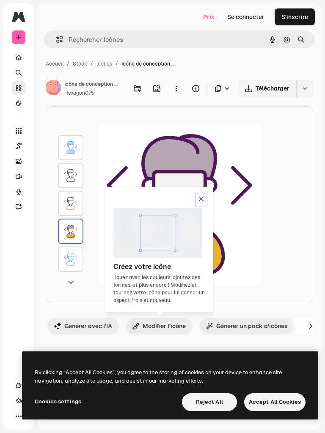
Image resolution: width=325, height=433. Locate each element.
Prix (209, 17)
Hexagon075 (79, 93)
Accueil (54, 63)
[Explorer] (18, 103)
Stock (80, 63)
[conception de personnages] (70, 147)
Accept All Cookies (275, 402)
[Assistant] (18, 207)
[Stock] (18, 88)
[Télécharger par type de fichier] (222, 88)
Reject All (209, 402)
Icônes (104, 63)
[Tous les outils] (18, 130)
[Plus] (18, 416)
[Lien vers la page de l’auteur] (53, 89)
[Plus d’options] (176, 88)
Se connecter (245, 17)
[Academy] (18, 401)
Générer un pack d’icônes (252, 326)
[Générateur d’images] (18, 161)
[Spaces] (18, 146)
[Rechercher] (18, 72)
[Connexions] (18, 385)
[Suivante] (310, 326)
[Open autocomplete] (56, 39)
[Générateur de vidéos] (18, 176)
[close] (201, 199)
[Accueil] (18, 57)
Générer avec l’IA (88, 326)
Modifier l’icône (164, 326)
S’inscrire (294, 17)
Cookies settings (58, 401)
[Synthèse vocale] (18, 191)
